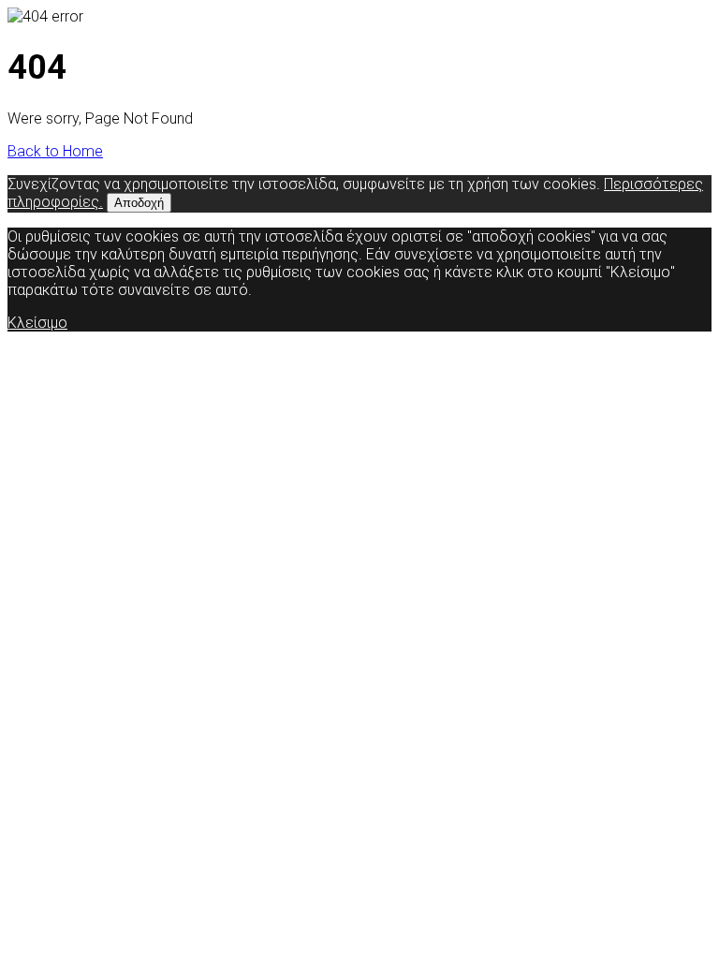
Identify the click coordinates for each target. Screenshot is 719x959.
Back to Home (55, 151)
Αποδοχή (139, 203)
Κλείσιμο (37, 323)
